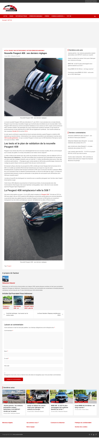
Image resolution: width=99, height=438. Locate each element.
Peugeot (9, 266)
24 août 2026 (6, 413)
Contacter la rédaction (58, 422)
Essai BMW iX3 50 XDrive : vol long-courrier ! (81, 69)
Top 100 (69, 16)
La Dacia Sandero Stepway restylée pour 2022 (49, 314)
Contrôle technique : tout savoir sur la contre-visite (17, 314)
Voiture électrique (21, 16)
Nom (6, 351)
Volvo (33, 401)
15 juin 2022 (7, 56)
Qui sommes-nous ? (33, 422)
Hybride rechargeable (35, 16)
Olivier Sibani (85, 409)
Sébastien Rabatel (15, 56)
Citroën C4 (15, 131)
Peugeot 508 (45, 194)
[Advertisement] (49, 36)
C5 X (26, 131)
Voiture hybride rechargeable (35, 50)
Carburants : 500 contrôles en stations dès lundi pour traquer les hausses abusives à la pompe (80, 158)
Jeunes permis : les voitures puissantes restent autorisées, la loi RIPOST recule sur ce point (13, 408)
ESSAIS (11, 16)
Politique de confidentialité (83, 422)
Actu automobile (18, 434)
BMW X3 (81, 401)
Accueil (4, 20)
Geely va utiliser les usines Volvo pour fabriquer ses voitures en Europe (36, 407)
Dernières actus (9, 387)
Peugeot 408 (12, 50)
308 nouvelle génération (11, 138)
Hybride (47, 16)
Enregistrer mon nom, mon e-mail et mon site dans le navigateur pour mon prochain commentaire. (32, 375)
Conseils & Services (57, 16)
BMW (57, 401)
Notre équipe (31, 427)
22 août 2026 (54, 411)
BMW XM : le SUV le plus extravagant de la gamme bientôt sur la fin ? (59, 407)
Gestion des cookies (81, 427)
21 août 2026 (78, 409)
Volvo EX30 (39, 401)
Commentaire (8, 330)
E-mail (6, 358)
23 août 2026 (30, 411)
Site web (6, 366)
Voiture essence (21, 50)
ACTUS (5, 16)
